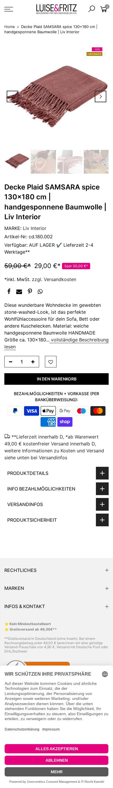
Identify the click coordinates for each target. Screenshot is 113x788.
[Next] (100, 96)
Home (9, 26)
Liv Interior (34, 228)
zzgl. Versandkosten (54, 279)
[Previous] (12, 96)
